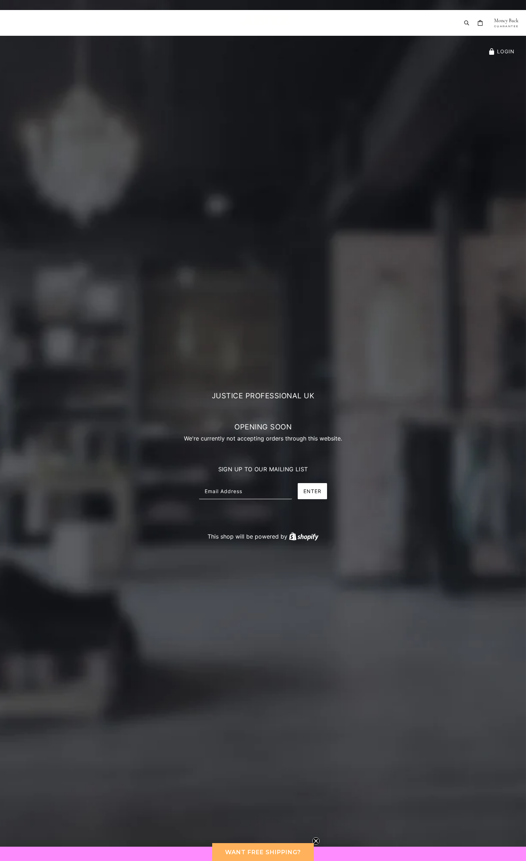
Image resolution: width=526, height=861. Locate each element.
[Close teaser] (316, 841)
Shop (17, 23)
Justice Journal (83, 23)
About (44, 23)
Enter (312, 491)
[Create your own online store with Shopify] (303, 536)
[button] (263, 852)
